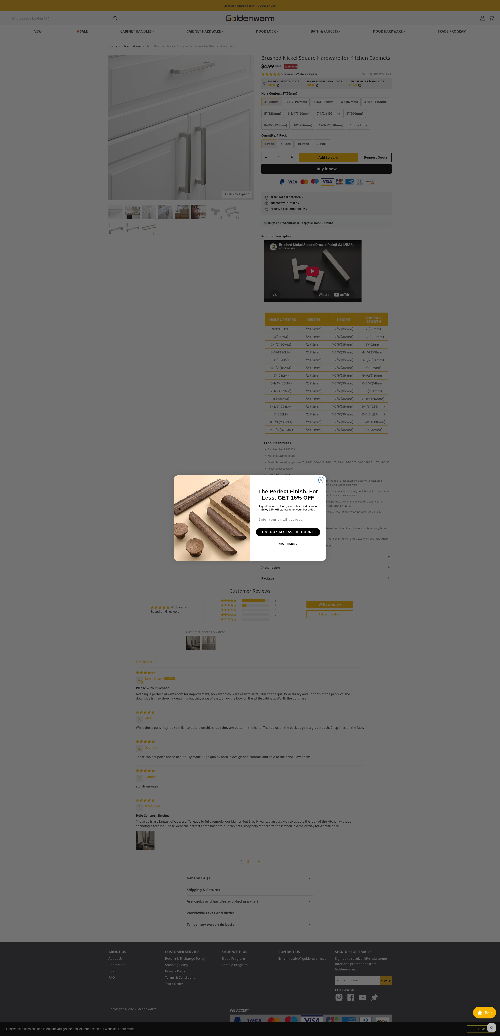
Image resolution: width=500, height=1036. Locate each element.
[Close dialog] (321, 480)
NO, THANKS (288, 543)
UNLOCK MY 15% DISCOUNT (288, 532)
